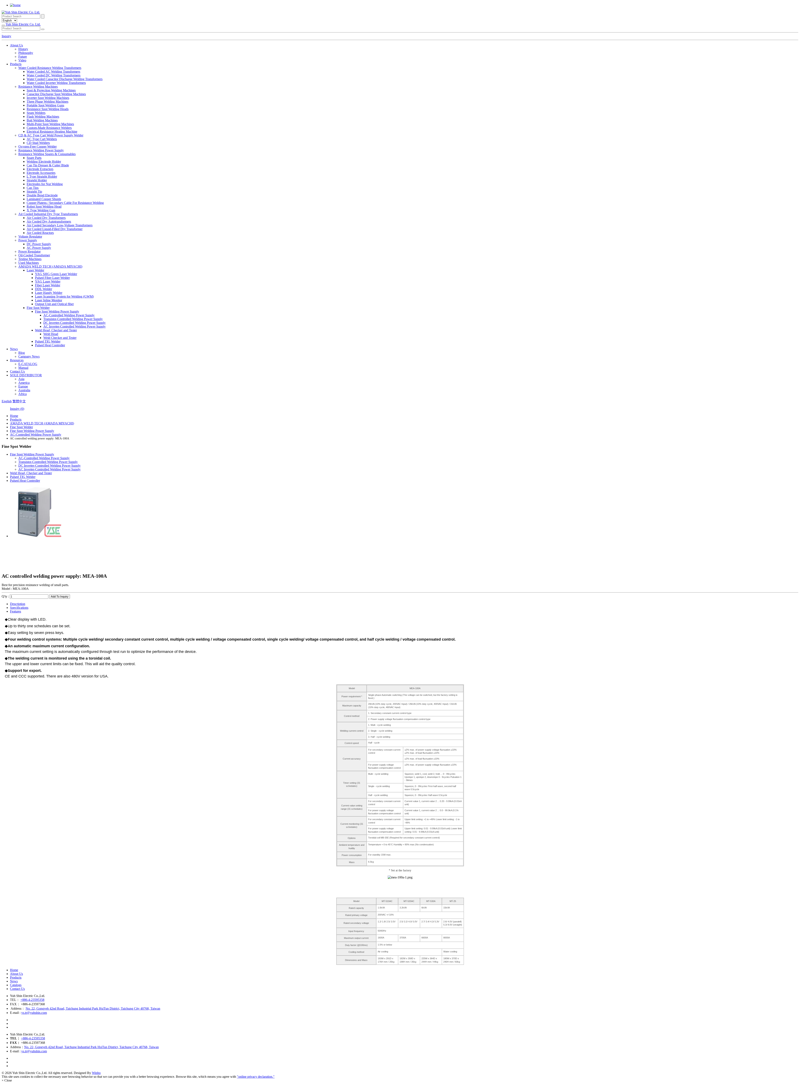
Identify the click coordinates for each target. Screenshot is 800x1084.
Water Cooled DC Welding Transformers (53, 75)
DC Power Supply (39, 244)
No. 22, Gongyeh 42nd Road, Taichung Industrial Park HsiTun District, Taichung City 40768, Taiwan (93, 1008)
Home (14, 416)
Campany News (29, 356)
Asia (21, 379)
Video (22, 60)
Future (22, 56)
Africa (22, 394)
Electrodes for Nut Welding (45, 184)
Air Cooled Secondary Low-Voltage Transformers (59, 225)
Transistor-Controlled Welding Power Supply (73, 319)
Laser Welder (35, 270)
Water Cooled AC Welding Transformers (53, 71)
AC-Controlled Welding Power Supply (69, 315)
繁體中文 (19, 401)
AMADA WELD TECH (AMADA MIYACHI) (50, 266)
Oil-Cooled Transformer (34, 255)
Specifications (19, 607)
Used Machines (28, 262)
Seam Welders (36, 113)
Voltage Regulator (30, 236)
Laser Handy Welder (48, 292)
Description (17, 604)
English (7, 401)
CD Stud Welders (38, 143)
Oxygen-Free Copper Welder (37, 146)
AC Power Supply (39, 247)
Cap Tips (33, 188)
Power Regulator (29, 251)
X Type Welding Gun (41, 210)
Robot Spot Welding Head (44, 206)
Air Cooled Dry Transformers (46, 218)
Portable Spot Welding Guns (45, 105)
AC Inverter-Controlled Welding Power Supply (74, 326)
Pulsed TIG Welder (47, 341)
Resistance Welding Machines (38, 86)
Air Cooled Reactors (40, 233)
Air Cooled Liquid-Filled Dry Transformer (54, 229)
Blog (21, 352)
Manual (23, 367)
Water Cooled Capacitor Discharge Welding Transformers (64, 79)
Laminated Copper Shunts (44, 199)
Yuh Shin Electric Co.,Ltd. (23, 24)
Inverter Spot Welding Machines (48, 98)
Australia (24, 390)
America (24, 382)
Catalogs (15, 985)
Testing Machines (29, 259)
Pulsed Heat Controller (50, 345)
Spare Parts (34, 158)
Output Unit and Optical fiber (54, 304)
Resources (17, 360)
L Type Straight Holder (42, 176)
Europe (23, 386)
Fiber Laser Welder (47, 285)
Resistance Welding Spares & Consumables (47, 154)
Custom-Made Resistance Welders (49, 128)
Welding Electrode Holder (44, 161)
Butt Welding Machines (42, 120)
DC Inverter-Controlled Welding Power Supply (74, 322)
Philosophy (25, 53)
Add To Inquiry (59, 596)
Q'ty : (6, 596)
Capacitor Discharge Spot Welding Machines (56, 94)
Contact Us (17, 371)
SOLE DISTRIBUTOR (26, 375)
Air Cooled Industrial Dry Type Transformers (48, 214)
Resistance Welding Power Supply (41, 150)
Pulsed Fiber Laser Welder (52, 277)
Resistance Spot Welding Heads (48, 109)
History (23, 49)
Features (15, 611)
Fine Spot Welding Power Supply (57, 311)
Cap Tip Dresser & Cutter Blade (48, 165)
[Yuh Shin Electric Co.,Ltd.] (21, 12)
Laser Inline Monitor (48, 300)
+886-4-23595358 (32, 1000)
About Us (16, 45)
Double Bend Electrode (42, 195)
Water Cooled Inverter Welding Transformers (56, 83)
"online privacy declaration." (256, 1076)
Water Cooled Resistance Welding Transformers (49, 68)
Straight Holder (37, 180)
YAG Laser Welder (47, 281)
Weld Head (50, 334)
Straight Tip (34, 191)
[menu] (3, 25)
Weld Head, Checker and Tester (56, 330)
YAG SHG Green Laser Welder (56, 274)
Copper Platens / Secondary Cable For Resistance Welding (65, 203)
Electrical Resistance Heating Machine (52, 131)
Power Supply (27, 240)
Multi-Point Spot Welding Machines (50, 124)
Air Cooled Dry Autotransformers (49, 221)
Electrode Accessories (41, 173)
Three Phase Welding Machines (47, 101)
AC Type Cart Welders (42, 139)
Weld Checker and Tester (59, 337)
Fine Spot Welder (38, 307)
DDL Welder (43, 289)
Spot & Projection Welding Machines (51, 90)
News (14, 349)
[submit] (42, 29)
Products (15, 64)
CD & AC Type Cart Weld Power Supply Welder (50, 135)
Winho (96, 1073)
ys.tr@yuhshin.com (34, 1012)
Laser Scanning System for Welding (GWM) (64, 296)
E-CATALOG (27, 364)
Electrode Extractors (40, 169)
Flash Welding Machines (43, 116)
